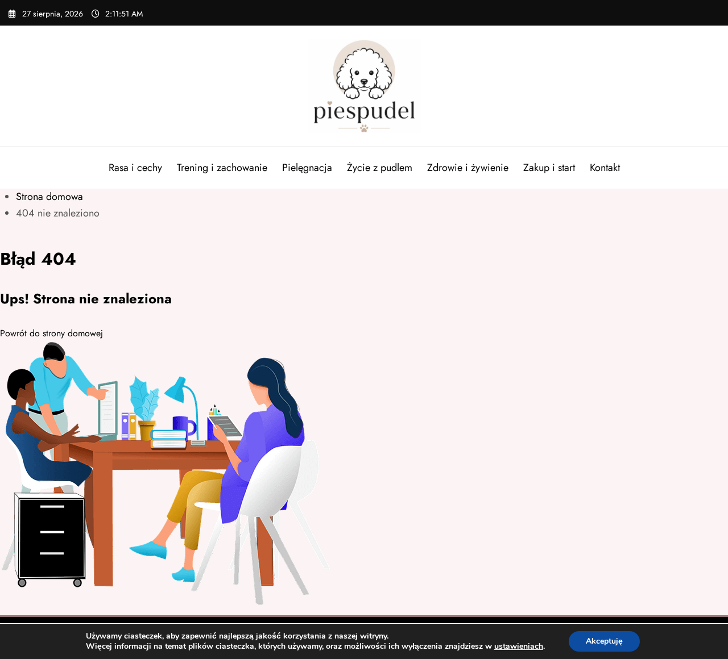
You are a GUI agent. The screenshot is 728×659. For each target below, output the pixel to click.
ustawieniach (518, 646)
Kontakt (605, 167)
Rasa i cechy (135, 167)
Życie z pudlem (379, 167)
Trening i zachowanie (222, 167)
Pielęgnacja (307, 167)
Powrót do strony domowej (51, 333)
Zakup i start (549, 167)
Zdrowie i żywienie (467, 167)
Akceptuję (604, 641)
